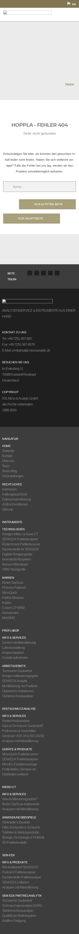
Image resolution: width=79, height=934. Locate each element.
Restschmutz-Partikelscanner (21, 544)
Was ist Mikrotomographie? (19, 799)
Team (5, 466)
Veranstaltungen (12, 476)
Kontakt (7, 456)
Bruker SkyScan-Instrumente (20, 804)
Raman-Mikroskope (15, 564)
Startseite (8, 451)
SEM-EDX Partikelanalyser (20, 539)
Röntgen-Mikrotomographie (20, 676)
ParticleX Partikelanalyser (18, 872)
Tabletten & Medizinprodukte (20, 832)
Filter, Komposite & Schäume (21, 827)
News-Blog (9, 471)
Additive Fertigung (14, 920)
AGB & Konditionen (15, 504)
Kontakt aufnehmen (15, 657)
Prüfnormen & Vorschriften (19, 731)
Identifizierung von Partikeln (19, 686)
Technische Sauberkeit (17, 671)
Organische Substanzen (18, 691)
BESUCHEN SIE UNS (15, 362)
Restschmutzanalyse (15, 721)
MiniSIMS (8, 618)
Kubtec (6, 602)
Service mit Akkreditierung (19, 642)
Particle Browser (12, 597)
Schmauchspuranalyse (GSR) (22, 905)
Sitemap (7, 509)
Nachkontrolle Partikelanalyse (21, 877)
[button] (29, 273)
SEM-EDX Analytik (14, 681)
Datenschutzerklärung (16, 499)
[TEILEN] (76, 84)
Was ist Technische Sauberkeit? (22, 726)
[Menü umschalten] (69, 14)
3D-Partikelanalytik (14, 842)
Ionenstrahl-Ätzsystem (16, 559)
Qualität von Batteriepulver (19, 915)
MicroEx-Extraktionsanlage (19, 764)
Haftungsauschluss (14, 494)
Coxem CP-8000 (13, 608)
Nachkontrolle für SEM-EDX (20, 549)
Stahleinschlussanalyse (17, 696)
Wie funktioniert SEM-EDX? (20, 867)
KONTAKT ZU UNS (14, 332)
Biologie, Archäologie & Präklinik (23, 837)
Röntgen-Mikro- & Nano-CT (20, 534)
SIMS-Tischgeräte (13, 569)
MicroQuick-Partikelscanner (20, 754)
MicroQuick (9, 592)
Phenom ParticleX (14, 587)
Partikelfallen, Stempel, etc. (19, 769)
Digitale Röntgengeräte (17, 554)
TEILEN (69, 84)
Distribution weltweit (15, 774)
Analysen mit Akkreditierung (20, 741)
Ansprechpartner (13, 652)
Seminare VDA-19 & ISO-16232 (23, 736)
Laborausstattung (13, 647)
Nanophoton (10, 613)
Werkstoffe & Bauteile (16, 822)
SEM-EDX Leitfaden (15, 882)
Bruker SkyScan (12, 582)
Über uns (8, 461)
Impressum (9, 489)
